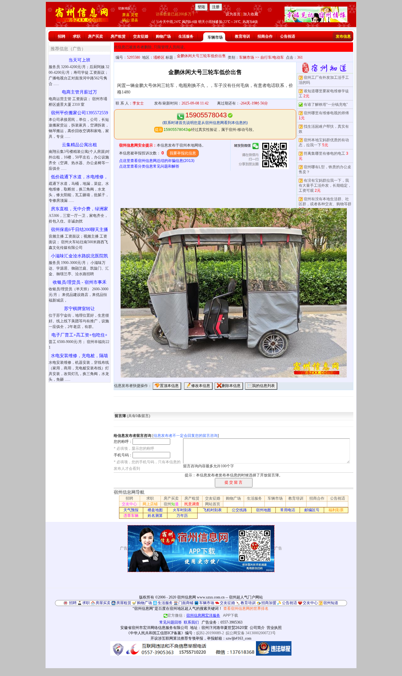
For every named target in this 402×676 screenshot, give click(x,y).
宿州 (171, 504)
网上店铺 (150, 504)
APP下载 (230, 615)
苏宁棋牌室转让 (79, 308)
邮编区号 (311, 510)
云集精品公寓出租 (79, 144)
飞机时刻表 (212, 510)
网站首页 (212, 504)
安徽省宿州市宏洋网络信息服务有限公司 (154, 627)
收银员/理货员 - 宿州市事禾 (79, 282)
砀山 (126, 20)
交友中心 (129, 504)
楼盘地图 (155, 510)
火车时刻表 (182, 510)
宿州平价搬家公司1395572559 (79, 112)
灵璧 (134, 15)
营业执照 (274, 627)
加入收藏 (250, 14)
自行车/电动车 (272, 57)
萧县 (126, 15)
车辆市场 (215, 37)
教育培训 (242, 36)
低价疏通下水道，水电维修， (79, 176)
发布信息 (343, 36)
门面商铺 (185, 603)
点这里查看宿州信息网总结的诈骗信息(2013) (156, 160)
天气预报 (131, 510)
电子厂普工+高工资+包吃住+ (79, 335)
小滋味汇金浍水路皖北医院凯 (79, 256)
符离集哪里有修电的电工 (324, 153)
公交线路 (239, 510)
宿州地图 (263, 510)
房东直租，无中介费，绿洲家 (79, 209)
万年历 (182, 515)
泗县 (134, 20)
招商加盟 (268, 603)
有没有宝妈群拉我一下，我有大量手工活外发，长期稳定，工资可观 (325, 185)
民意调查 (191, 504)
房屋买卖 (103, 603)
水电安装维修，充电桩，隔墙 (79, 355)
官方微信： (193, 615)
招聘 (61, 36)
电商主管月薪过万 (79, 92)
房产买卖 (95, 36)
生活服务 (185, 36)
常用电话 (287, 510)
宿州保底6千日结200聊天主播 (79, 229)
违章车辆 (131, 515)
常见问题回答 (170, 622)
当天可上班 (79, 60)
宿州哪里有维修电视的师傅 (326, 113)
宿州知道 (330, 603)
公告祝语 (287, 36)
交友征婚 (140, 36)
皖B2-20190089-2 (210, 633)
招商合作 (265, 36)
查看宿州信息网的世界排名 (246, 608)
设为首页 (233, 14)
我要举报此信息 (183, 153)
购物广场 (163, 36)
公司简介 (257, 627)
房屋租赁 (123, 603)
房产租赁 (118, 36)
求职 (76, 36)
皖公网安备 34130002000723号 (251, 633)
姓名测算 (155, 515)
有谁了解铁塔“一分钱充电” (326, 104)
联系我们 (191, 622)
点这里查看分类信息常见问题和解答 (149, 166)
